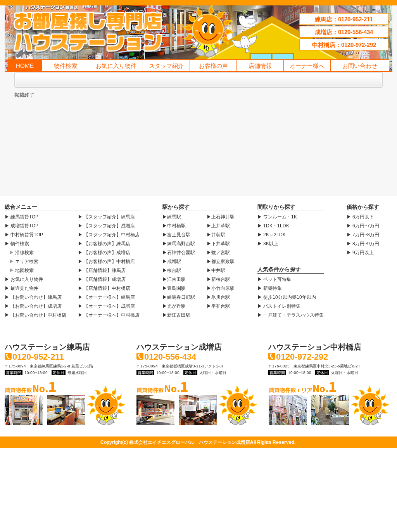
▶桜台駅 (171, 270)
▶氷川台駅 (218, 297)
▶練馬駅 (171, 217)
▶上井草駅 (218, 226)
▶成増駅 (171, 261)
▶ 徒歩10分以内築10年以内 (286, 297)
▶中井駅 (216, 270)
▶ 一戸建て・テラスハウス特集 (290, 315)
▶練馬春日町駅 (178, 297)
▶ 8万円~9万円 (363, 243)
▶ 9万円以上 (360, 252)
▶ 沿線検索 (21, 252)
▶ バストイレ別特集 (278, 306)
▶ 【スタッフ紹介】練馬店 (106, 217)
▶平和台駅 (218, 306)
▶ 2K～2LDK (271, 234)
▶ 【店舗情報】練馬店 (102, 270)
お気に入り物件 (116, 65)
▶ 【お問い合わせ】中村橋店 (35, 315)
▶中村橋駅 (174, 226)
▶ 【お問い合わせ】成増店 (33, 306)
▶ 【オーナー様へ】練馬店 (106, 297)
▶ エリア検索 (23, 261)
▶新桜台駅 (218, 279)
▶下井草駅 (218, 243)
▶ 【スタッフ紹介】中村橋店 (109, 234)
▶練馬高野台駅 (178, 243)
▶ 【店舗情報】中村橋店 (104, 288)
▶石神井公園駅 (178, 252)
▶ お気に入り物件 (24, 279)
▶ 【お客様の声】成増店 (104, 252)
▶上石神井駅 (221, 217)
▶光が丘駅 (174, 306)
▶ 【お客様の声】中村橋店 (106, 261)
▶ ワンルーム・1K (277, 217)
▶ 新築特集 (269, 288)
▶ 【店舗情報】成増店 (102, 279)
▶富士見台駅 (176, 234)
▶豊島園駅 (174, 288)
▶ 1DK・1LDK (273, 226)
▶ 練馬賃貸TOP (21, 217)
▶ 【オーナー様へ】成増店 (106, 306)
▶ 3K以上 (267, 243)
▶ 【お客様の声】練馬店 (104, 243)
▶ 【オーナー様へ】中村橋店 (109, 315)
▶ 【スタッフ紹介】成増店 (106, 226)
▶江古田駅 (174, 279)
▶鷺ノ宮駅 (218, 252)
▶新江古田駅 (176, 315)
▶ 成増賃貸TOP (21, 226)
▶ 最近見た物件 (21, 288)
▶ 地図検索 (21, 270)
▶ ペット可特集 (274, 279)
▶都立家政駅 (221, 261)
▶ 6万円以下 (360, 217)
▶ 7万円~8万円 (363, 234)
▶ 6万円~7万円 (363, 226)
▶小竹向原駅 (221, 288)
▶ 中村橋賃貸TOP (24, 234)
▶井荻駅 (216, 234)
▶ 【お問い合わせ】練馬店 (33, 297)
